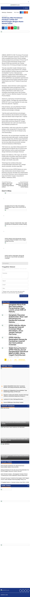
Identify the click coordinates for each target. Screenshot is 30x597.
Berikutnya (22, 359)
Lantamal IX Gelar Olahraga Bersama (13, 399)
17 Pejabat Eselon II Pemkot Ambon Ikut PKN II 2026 (15, 482)
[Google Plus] (25, 12)
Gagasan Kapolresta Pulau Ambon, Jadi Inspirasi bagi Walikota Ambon (8, 184)
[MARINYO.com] (15, 5)
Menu (26, 8)
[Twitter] (23, 12)
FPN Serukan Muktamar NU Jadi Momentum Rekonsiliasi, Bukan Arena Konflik (12, 466)
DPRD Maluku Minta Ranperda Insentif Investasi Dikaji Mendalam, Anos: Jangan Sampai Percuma (15, 240)
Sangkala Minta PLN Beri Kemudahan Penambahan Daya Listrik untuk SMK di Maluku (15, 207)
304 (15, 359)
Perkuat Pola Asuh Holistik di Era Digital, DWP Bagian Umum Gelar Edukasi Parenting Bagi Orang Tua (15, 478)
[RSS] (27, 12)
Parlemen (8, 25)
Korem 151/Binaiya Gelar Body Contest (13, 402)
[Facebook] (21, 12)
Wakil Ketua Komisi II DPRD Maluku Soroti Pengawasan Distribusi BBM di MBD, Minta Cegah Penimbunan (18, 351)
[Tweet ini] (6, 27)
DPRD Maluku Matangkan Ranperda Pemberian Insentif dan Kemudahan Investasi (14, 257)
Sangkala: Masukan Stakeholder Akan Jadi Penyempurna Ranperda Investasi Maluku (16, 223)
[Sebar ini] (3, 27)
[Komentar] (18, 27)
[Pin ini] (12, 27)
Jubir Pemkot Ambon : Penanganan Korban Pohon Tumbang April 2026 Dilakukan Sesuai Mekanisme (14, 474)
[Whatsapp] (15, 27)
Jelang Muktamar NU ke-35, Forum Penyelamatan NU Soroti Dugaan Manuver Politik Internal (15, 470)
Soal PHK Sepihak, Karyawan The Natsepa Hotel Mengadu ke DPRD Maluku (22, 184)
